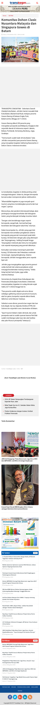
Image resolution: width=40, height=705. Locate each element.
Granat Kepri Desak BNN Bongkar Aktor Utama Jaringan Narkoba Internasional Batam (17, 508)
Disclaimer (34, 687)
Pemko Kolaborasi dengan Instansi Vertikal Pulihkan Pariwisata (19, 412)
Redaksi (13, 687)
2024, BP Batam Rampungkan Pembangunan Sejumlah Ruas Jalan (19, 400)
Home (4, 15)
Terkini (7, 553)
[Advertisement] (20, 87)
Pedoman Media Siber (23, 687)
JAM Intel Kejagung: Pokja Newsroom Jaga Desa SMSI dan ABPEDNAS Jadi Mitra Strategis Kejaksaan (19, 460)
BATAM (11, 15)
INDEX (35, 553)
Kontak (20, 690)
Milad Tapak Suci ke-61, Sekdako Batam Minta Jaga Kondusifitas (20, 406)
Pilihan (7, 640)
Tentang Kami (6, 687)
